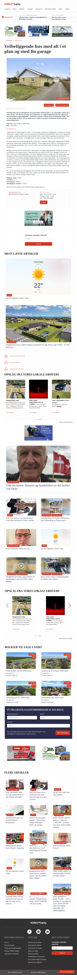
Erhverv (21, 9)
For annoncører (9, 945)
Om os (6, 942)
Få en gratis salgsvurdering (37, 959)
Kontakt (43, 202)
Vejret (67, 9)
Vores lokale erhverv (34, 945)
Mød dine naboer (50, 9)
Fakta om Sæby (33, 951)
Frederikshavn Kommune (36, 957)
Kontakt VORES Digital (11, 951)
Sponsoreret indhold (35, 962)
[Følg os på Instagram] (38, 931)
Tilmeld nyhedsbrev (66, 972)
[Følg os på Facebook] (29, 931)
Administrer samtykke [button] (11, 954)
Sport (60, 9)
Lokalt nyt (39, 9)
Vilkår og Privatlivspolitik (12, 948)
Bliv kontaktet (62, 733)
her (44, 187)
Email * (42, 714)
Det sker (30, 9)
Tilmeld (38, 244)
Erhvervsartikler (33, 954)
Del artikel (48, 105)
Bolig (14, 9)
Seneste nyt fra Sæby (35, 942)
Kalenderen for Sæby (35, 948)
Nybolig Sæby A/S (14, 192)
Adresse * (10, 722)
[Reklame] (14, 31)
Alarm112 (7, 9)
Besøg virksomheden (62, 105)
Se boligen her (11, 129)
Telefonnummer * (12, 714)
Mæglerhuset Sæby (12, 702)
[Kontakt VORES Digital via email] (47, 931)
